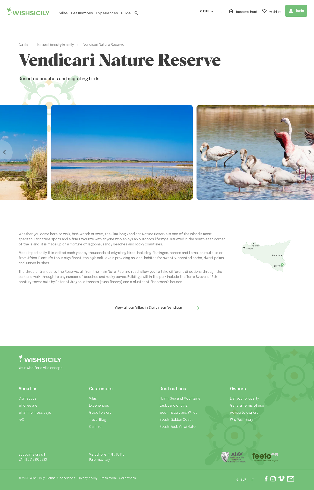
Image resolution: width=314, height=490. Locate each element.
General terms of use (247, 405)
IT (221, 11)
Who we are (28, 405)
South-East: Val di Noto (178, 427)
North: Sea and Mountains (180, 398)
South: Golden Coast (176, 420)
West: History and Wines (178, 413)
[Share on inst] (273, 480)
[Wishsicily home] (40, 360)
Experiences (99, 405)
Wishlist (271, 11)
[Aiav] (233, 457)
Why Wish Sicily (241, 420)
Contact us (28, 398)
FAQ (21, 420)
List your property (244, 398)
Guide (126, 13)
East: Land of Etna (174, 405)
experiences (107, 13)
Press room (108, 478)
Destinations (82, 13)
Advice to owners (244, 413)
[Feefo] (265, 457)
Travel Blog (97, 420)
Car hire (95, 427)
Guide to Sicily (100, 413)
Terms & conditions (61, 478)
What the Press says (35, 413)
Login (296, 11)
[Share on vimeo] (281, 480)
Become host (243, 11)
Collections (127, 478)
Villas (63, 13)
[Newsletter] (290, 480)
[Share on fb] (266, 480)
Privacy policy (87, 478)
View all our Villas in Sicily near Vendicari (149, 308)
